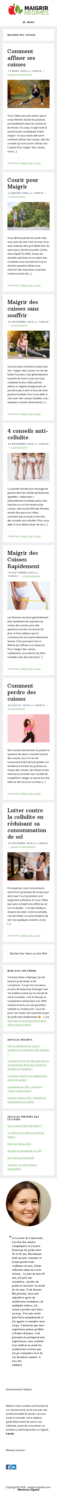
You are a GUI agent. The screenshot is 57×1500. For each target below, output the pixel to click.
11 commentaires (16, 196)
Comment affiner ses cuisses (21, 58)
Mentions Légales (28, 1489)
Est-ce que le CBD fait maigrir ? (24, 1126)
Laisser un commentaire (19, 74)
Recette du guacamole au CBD (24, 1151)
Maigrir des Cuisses (31, 163)
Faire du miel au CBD (19, 1144)
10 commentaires (16, 708)
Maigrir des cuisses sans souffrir (23, 309)
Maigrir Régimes (28, 9)
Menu (31, 22)
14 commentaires (31, 576)
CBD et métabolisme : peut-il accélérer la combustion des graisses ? (28, 1050)
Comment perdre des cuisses (21, 692)
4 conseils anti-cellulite (27, 434)
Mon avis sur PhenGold (20, 1158)
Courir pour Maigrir (22, 183)
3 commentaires (19, 325)
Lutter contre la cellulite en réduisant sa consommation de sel (26, 823)
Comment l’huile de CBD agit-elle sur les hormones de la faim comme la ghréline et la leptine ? (28, 1065)
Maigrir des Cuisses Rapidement (23, 559)
